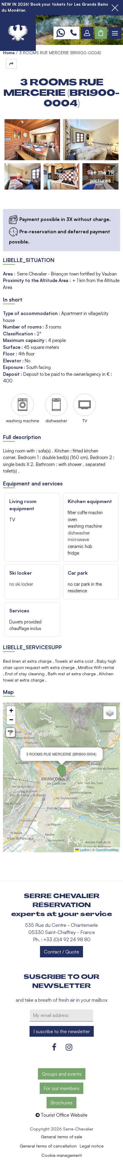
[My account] (87, 33)
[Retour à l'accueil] (18, 33)
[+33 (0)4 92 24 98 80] (73, 33)
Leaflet (84, 849)
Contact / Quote (61, 952)
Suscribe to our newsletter (61, 981)
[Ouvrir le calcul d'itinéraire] (10, 732)
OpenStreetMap (107, 849)
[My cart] (101, 33)
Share (11, 64)
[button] (101, 33)
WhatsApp (60, 33)
